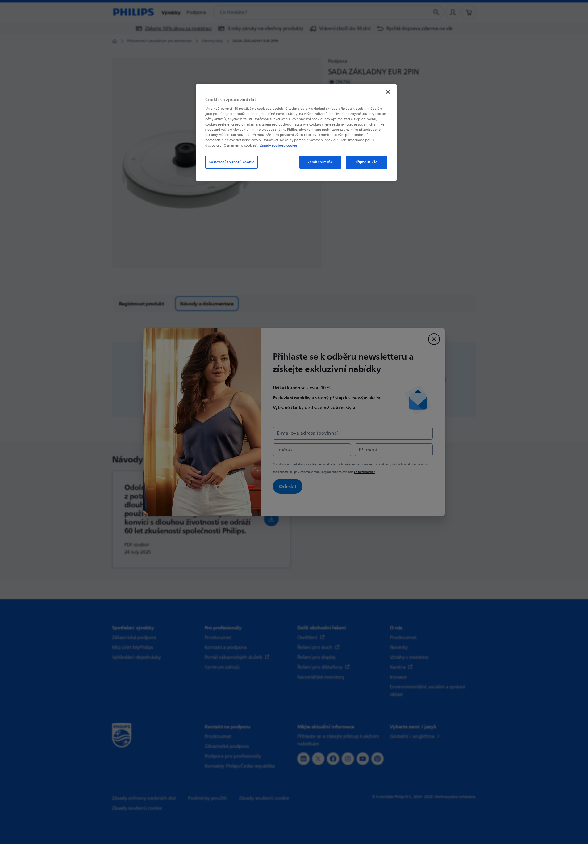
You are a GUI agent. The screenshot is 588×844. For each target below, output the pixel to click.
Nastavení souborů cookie (232, 162)
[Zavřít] (388, 92)
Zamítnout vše (320, 162)
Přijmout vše (366, 162)
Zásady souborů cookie (278, 145)
